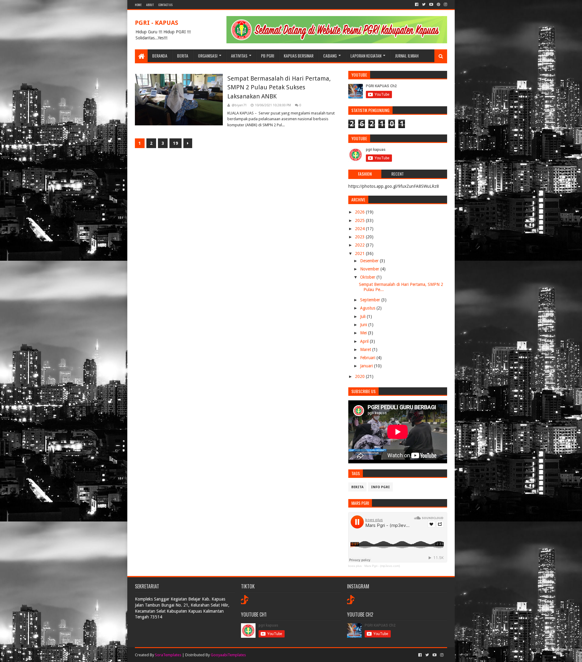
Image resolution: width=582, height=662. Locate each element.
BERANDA (159, 55)
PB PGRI (267, 55)
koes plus (355, 566)
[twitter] (424, 4)
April (365, 341)
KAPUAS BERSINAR (298, 55)
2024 (360, 228)
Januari (367, 365)
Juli (363, 316)
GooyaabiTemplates (228, 655)
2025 (360, 220)
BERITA (182, 55)
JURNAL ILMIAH (407, 55)
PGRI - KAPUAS (156, 22)
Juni (364, 324)
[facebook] (417, 4)
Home (138, 4)
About (150, 4)
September (370, 299)
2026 (360, 212)
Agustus (368, 308)
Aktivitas (239, 55)
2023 (360, 236)
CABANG (330, 55)
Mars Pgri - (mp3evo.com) (382, 566)
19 (175, 143)
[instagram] (445, 4)
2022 (360, 245)
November (370, 268)
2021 (360, 253)
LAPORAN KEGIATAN (365, 55)
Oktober (368, 277)
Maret (366, 349)
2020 (360, 376)
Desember (370, 260)
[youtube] (431, 4)
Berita (357, 487)
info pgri (380, 487)
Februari (368, 357)
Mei (364, 332)
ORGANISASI (207, 55)
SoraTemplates (168, 655)
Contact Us (165, 4)
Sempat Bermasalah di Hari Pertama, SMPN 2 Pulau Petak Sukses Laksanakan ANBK (279, 87)
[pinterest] (438, 4)
